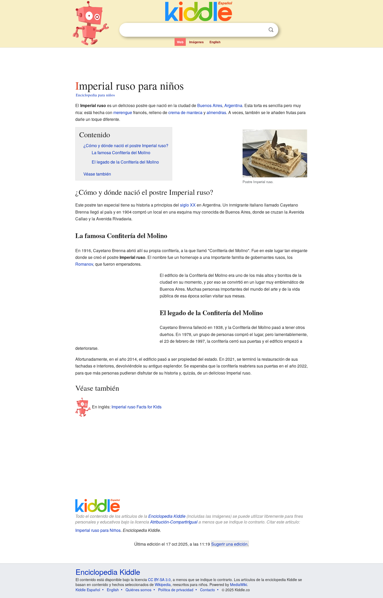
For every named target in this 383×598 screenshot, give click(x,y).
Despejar (260, 30)
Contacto (207, 589)
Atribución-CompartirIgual (173, 522)
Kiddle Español (88, 589)
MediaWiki (238, 584)
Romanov (84, 264)
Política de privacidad (175, 589)
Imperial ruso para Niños (98, 530)
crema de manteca (185, 112)
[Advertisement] (191, 62)
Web (180, 42)
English (214, 42)
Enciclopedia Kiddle (167, 516)
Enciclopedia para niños (95, 94)
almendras (216, 112)
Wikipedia (163, 584)
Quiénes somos (138, 589)
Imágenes (196, 42)
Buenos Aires (209, 105)
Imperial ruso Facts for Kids (137, 406)
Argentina (233, 105)
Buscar (271, 30)
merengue (122, 112)
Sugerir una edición (229, 544)
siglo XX (188, 205)
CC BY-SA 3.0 (159, 579)
